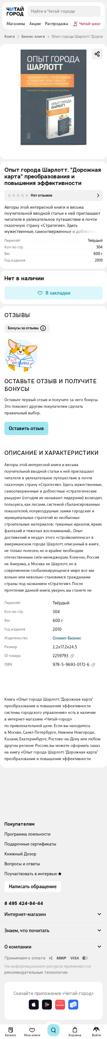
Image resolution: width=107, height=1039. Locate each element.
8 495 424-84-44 (23, 903)
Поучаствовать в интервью (30, 873)
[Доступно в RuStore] (73, 1005)
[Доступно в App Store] (34, 1005)
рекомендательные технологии (35, 972)
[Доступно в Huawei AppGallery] (60, 1005)
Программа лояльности (27, 834)
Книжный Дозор (20, 853)
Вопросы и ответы (22, 863)
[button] (53, 916)
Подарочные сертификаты (30, 844)
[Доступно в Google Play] (47, 1005)
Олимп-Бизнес (67, 638)
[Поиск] (53, 1030)
